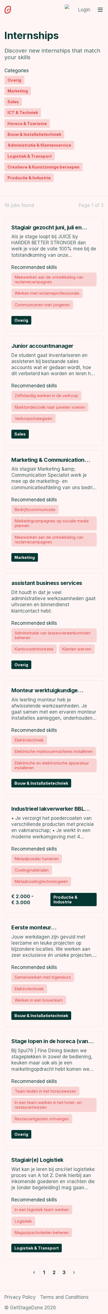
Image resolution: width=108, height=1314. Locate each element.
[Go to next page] (74, 1272)
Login (84, 9)
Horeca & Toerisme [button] (27, 123)
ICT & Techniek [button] (22, 112)
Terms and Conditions (64, 1297)
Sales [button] (13, 101)
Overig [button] (14, 80)
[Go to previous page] (34, 1272)
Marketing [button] (17, 91)
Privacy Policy (20, 1297)
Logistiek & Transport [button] (29, 156)
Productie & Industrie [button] (29, 177)
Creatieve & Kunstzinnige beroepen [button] (43, 167)
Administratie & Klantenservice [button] (39, 145)
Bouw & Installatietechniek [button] (34, 134)
